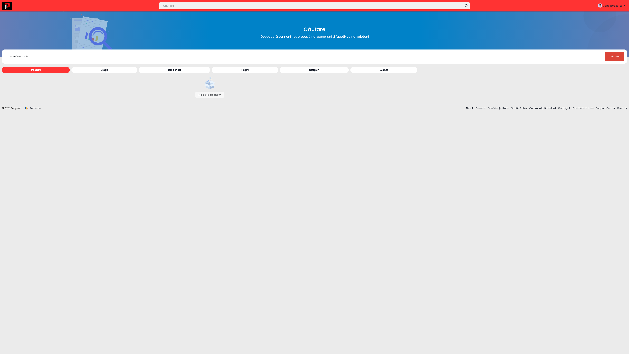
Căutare (614, 56)
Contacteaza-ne (583, 108)
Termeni (481, 108)
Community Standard (542, 108)
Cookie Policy (519, 108)
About (470, 108)
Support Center (606, 108)
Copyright (564, 108)
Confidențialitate (498, 108)
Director (622, 108)
